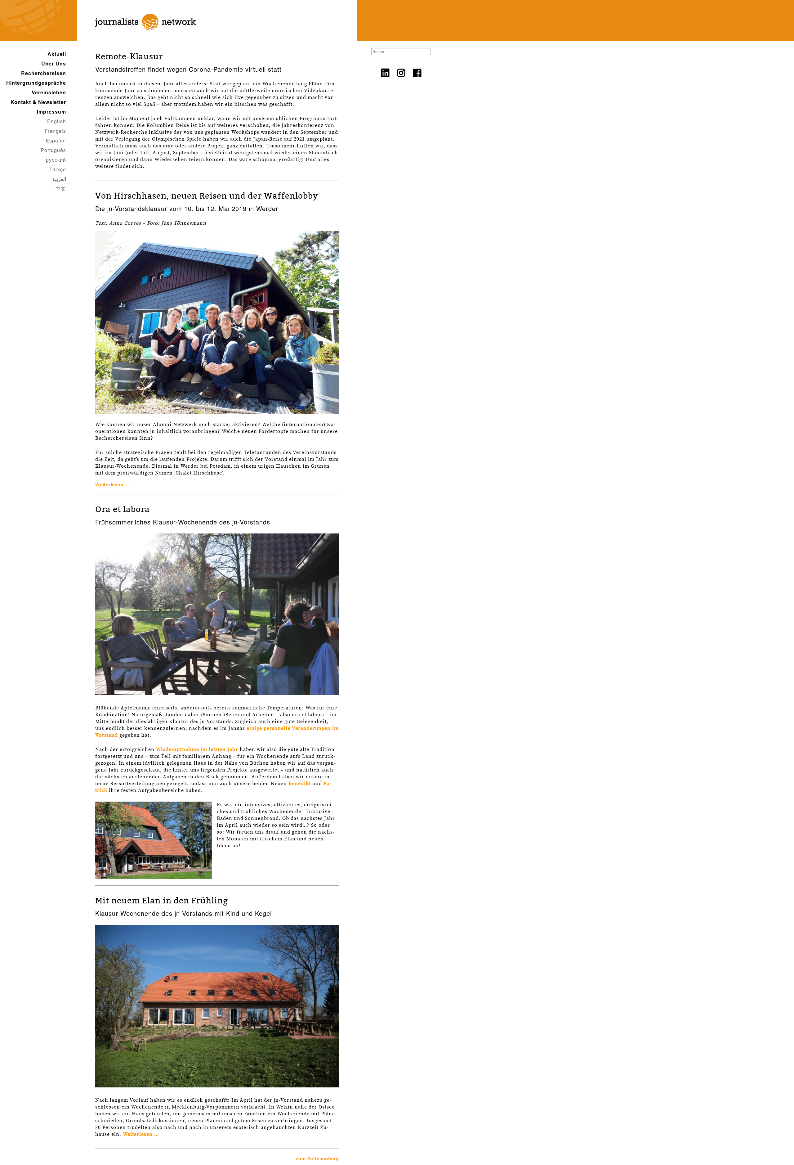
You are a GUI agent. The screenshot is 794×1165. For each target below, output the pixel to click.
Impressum (51, 111)
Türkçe (57, 169)
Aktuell (56, 53)
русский (56, 159)
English (56, 121)
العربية (59, 178)
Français (55, 130)
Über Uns (53, 63)
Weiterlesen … (112, 484)
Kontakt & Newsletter (38, 102)
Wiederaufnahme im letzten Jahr (197, 749)
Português (53, 150)
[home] (141, 37)
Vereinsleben (49, 92)
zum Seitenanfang (317, 1158)
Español (56, 140)
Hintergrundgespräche (36, 82)
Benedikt (299, 783)
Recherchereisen (43, 73)
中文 (61, 188)
